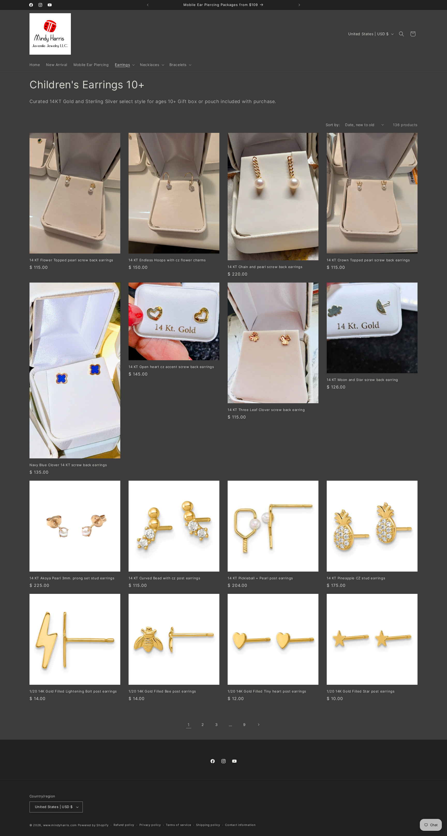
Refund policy (124, 825)
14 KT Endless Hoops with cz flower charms (167, 260)
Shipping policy (208, 825)
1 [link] (189, 724)
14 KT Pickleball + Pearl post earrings (260, 578)
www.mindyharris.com (60, 825)
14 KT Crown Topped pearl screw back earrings (368, 260)
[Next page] (258, 724)
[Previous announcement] (147, 5)
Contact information (240, 825)
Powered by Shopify (93, 825)
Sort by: (333, 124)
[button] (124, 64)
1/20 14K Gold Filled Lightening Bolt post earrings (73, 691)
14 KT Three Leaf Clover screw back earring (266, 410)
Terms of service (178, 825)
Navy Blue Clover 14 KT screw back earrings (68, 465)
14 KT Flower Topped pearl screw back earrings (71, 260)
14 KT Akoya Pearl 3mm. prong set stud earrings (72, 578)
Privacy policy (150, 825)
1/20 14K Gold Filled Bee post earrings (162, 691)
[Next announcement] (299, 5)
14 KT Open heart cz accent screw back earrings (171, 367)
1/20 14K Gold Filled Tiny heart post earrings (267, 691)
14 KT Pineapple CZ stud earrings (356, 578)
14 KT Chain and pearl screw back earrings (265, 267)
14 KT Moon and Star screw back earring (362, 380)
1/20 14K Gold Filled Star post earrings (360, 691)
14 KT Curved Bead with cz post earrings (164, 578)
